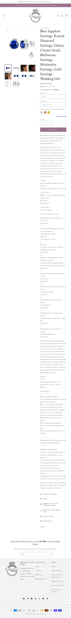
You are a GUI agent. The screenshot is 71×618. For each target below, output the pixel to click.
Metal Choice (43, 93)
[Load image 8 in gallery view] (32, 76)
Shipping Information (57, 581)
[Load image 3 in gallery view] (24, 68)
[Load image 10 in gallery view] (16, 83)
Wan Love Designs (33, 613)
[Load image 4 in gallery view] (32, 68)
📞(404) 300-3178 (41, 579)
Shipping (42, 86)
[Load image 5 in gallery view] (8, 76)
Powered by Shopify (41, 613)
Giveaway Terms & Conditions (56, 591)
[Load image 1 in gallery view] (8, 68)
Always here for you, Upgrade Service (57, 576)
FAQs (37, 566)
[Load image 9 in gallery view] (8, 83)
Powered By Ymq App (61, 116)
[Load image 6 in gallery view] (16, 76)
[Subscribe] (50, 554)
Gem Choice (43, 101)
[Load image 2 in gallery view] (16, 68)
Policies (53, 566)
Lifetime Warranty (56, 570)
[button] (4, 16)
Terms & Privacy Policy (57, 585)
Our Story (38, 570)
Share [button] (43, 526)
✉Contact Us (39, 574)
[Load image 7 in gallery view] (24, 76)
